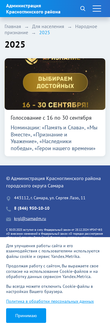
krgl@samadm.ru (30, 218)
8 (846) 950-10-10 (32, 208)
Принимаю (26, 315)
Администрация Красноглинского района (33, 8)
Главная (13, 26)
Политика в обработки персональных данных (50, 301)
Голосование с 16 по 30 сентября (51, 117)
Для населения (48, 26)
